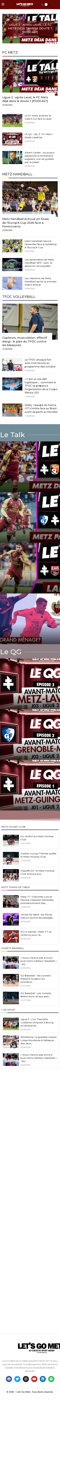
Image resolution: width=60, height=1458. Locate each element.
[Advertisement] (30, 1203)
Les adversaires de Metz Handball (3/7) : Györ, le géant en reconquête (39, 262)
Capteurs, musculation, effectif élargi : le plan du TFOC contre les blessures (24, 341)
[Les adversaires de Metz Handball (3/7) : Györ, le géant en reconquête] (12, 264)
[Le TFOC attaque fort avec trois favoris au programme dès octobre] (12, 364)
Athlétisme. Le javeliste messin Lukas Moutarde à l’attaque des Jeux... (38, 1040)
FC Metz (10, 52)
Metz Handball (17, 174)
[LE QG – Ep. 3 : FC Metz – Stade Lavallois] (12, 139)
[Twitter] (17, 1379)
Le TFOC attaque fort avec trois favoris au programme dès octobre (40, 363)
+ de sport (8, 1009)
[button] (5, 28)
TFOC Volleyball (18, 297)
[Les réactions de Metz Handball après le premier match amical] (12, 283)
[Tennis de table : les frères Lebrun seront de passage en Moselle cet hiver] (11, 919)
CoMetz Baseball (12, 948)
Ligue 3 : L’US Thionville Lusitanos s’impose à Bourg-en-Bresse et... (37, 1022)
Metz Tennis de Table (15, 887)
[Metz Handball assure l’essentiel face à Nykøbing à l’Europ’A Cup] (12, 246)
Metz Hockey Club (13, 826)
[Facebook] (9, 1379)
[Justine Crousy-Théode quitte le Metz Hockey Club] (11, 858)
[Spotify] (51, 1379)
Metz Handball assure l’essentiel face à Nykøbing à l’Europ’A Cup (41, 244)
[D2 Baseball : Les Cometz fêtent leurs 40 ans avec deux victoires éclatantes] (11, 998)
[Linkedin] (43, 1379)
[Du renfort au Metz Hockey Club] (11, 841)
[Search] (56, 4)
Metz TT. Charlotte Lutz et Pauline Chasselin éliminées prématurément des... (37, 900)
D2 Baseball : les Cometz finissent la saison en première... (35, 978)
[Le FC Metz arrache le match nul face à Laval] (12, 120)
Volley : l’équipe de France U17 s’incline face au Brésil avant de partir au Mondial (41, 408)
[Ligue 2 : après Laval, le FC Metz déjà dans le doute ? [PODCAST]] (30, 84)
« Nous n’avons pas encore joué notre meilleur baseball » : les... (38, 961)
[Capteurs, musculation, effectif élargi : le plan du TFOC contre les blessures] (30, 328)
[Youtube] (34, 1379)
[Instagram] (26, 1379)
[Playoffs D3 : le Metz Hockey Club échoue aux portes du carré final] (11, 875)
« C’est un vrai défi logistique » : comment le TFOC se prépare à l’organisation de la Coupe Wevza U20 (41, 386)
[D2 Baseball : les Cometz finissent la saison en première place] (11, 980)
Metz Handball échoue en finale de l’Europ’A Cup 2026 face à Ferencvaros (25, 222)
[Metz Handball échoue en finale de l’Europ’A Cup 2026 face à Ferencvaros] (30, 208)
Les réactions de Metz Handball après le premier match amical (41, 281)
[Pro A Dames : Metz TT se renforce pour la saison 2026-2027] (11, 936)
